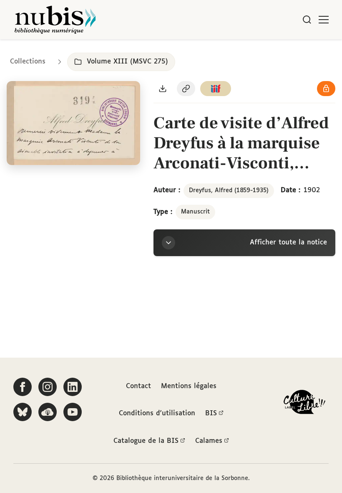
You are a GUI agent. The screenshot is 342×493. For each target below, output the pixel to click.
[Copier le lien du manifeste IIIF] (215, 88)
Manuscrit (195, 212)
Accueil (300, 51)
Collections (27, 61)
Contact (138, 386)
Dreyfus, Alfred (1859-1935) (229, 190)
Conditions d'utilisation (157, 413)
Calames (208, 441)
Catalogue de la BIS (146, 441)
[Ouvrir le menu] (324, 19)
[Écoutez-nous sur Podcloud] (47, 412)
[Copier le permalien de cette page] (186, 88)
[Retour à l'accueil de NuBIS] (55, 19)
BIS (211, 413)
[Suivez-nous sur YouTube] (72, 412)
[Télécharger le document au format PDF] (162, 88)
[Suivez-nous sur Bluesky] (22, 412)
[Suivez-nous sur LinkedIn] (72, 387)
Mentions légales (188, 386)
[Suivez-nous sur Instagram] (47, 387)
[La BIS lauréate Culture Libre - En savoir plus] (304, 404)
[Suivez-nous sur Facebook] (22, 387)
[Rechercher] (307, 20)
